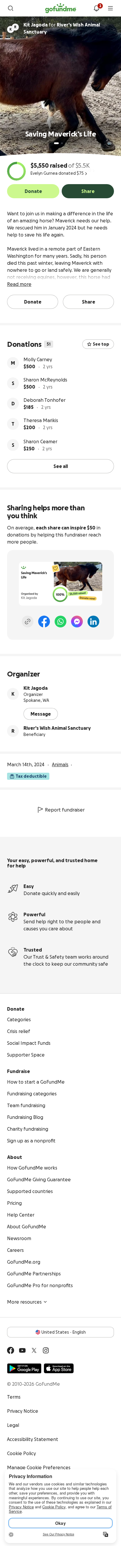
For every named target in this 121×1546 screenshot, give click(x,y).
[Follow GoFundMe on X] (34, 1350)
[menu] (110, 8)
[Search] (10, 8)
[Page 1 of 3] (56, 143)
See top (101, 344)
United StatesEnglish (63, 1332)
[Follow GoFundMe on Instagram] (46, 1350)
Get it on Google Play (24, 1368)
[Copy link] (27, 621)
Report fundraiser (65, 809)
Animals (60, 764)
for (61, 28)
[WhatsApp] (60, 621)
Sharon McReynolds (45, 379)
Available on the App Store (59, 1368)
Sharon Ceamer (40, 441)
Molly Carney (37, 359)
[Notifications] (96, 8)
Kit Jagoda (35, 688)
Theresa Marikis (40, 420)
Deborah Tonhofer (44, 400)
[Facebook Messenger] (77, 621)
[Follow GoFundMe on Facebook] (10, 1350)
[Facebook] (44, 621)
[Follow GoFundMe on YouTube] (22, 1350)
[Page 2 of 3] (62, 143)
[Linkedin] (93, 621)
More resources (24, 1302)
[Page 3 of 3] (66, 143)
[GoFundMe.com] (60, 8)
